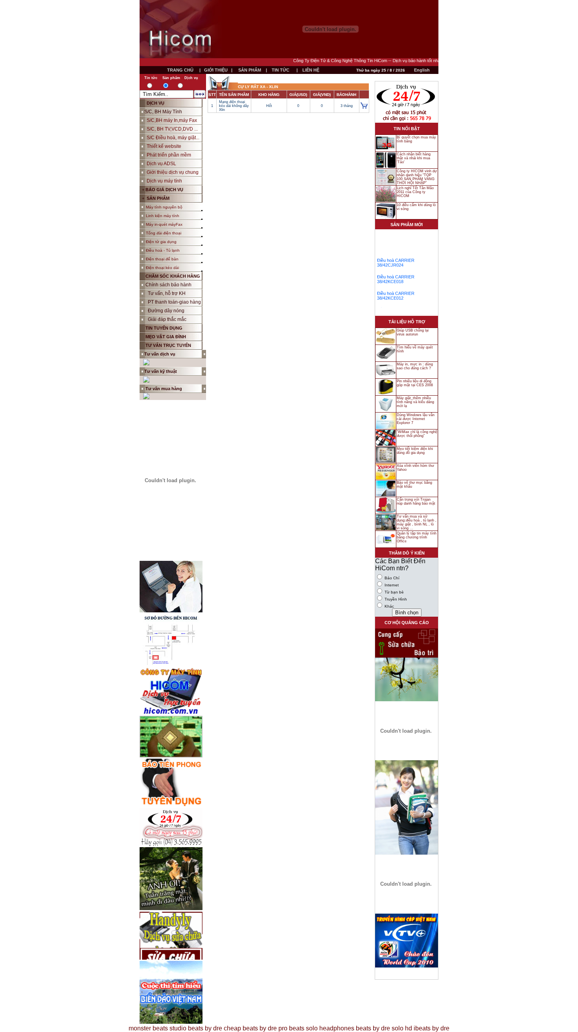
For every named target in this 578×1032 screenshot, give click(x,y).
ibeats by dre (431, 1028)
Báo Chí (391, 578)
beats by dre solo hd (384, 1028)
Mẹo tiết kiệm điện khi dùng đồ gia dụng (415, 451)
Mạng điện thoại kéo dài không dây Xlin (234, 106)
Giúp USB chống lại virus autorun (413, 332)
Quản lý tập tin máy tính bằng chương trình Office (416, 537)
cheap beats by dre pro (255, 1028)
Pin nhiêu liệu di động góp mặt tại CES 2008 (415, 383)
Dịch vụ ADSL (161, 163)
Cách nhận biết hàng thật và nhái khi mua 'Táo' (414, 158)
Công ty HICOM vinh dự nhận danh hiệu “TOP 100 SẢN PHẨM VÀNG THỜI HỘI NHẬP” (417, 177)
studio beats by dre (195, 1028)
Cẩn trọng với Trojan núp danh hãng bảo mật (416, 501)
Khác (388, 606)
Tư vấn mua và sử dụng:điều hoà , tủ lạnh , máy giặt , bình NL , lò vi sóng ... (416, 522)
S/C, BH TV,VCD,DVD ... (172, 129)
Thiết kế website (164, 146)
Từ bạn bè (393, 592)
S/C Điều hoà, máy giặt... (173, 137)
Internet (391, 585)
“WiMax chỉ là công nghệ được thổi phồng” (417, 434)
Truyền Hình (395, 599)
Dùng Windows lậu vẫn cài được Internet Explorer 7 (415, 419)
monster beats (148, 1028)
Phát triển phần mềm (169, 155)
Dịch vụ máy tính (164, 181)
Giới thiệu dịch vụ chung (173, 172)
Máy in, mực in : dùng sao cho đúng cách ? (415, 366)
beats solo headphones (321, 1028)
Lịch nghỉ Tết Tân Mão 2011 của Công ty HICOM (415, 192)
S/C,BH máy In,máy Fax (172, 120)
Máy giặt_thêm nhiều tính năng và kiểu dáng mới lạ (415, 402)
